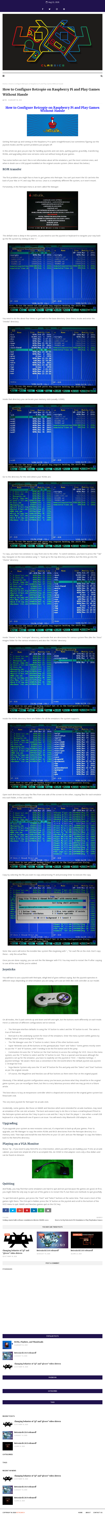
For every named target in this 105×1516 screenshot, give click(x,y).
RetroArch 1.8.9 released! (82, 1250)
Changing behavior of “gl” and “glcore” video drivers (16, 1251)
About (88, 1512)
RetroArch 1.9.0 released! (48, 1250)
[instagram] (56, 9)
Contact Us (97, 1512)
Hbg (5, 100)
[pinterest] (64, 9)
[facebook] (42, 9)
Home (5, 84)
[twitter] (49, 9)
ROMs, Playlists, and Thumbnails (28, 1342)
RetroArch (20, 1512)
